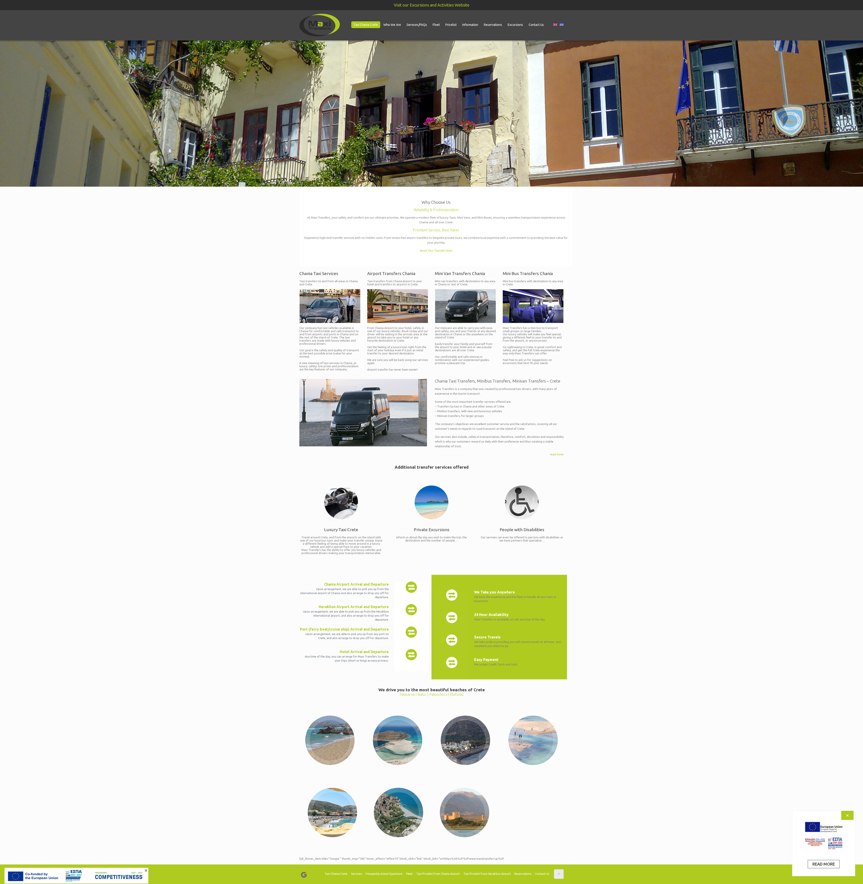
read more (557, 454)
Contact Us (542, 873)
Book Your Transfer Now (436, 250)
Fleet (409, 873)
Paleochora (438, 694)
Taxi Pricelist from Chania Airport (438, 873)
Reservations (523, 873)
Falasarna (408, 694)
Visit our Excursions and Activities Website (431, 5)
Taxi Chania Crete (336, 873)
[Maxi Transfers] (319, 25)
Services (356, 873)
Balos (422, 694)
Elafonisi (456, 694)
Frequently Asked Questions (384, 873)
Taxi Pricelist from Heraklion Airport (487, 873)
